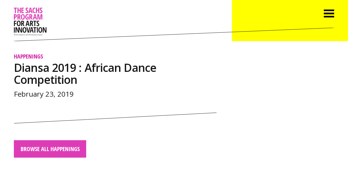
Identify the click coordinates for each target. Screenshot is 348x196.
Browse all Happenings (50, 149)
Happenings (28, 56)
